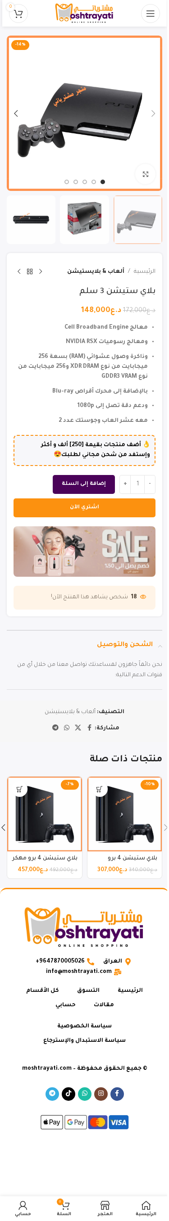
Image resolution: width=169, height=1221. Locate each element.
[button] (153, 113)
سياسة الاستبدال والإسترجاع (84, 1041)
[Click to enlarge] (145, 174)
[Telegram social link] (55, 728)
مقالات (104, 1005)
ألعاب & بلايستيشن (95, 272)
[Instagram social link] (101, 1094)
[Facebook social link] (89, 728)
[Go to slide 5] (66, 182)
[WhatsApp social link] (66, 728)
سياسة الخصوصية (84, 1026)
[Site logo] (84, 14)
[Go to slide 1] (102, 182)
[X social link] (78, 728)
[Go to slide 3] (84, 182)
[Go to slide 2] (93, 182)
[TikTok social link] (68, 1094)
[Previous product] (40, 272)
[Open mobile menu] (150, 14)
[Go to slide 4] (75, 182)
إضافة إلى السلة (84, 484)
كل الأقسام (42, 991)
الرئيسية (144, 272)
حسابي (65, 1005)
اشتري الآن (84, 508)
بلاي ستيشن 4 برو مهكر (45, 858)
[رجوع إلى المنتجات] (29, 272)
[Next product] (19, 272)
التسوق (88, 991)
